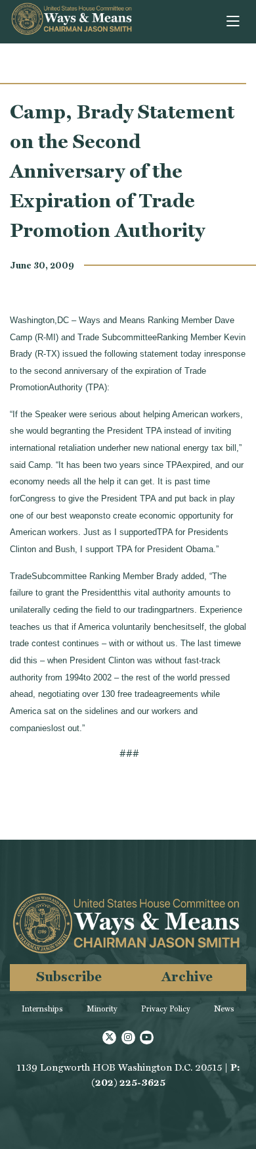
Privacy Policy (165, 1008)
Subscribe (69, 976)
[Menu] (234, 22)
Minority (102, 1008)
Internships (42, 1008)
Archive (187, 976)
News (224, 1008)
